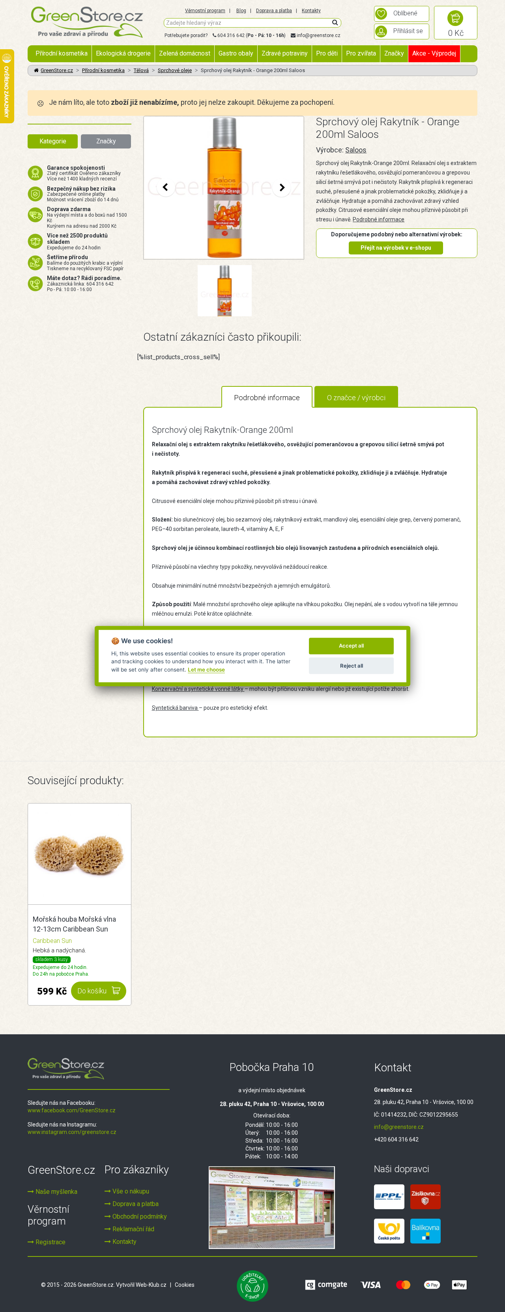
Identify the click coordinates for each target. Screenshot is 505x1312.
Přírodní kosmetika (62, 53)
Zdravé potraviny (285, 53)
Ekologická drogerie (123, 53)
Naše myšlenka (55, 1191)
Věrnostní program (205, 10)
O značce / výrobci (356, 397)
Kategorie (52, 141)
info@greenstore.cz (318, 35)
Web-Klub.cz (151, 1285)
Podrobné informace (378, 219)
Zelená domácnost (184, 53)
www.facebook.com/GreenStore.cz (72, 1110)
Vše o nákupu (130, 1191)
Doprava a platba (274, 10)
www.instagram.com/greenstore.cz (72, 1132)
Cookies (185, 1285)
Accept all (351, 646)
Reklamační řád (132, 1229)
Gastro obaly (236, 53)
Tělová (141, 70)
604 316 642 (231, 35)
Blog (241, 10)
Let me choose (206, 669)
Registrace (49, 1242)
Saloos (356, 150)
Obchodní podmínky (139, 1216)
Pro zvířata (361, 53)
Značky (394, 53)
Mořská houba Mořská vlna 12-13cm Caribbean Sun (74, 924)
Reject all (351, 665)
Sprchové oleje (175, 70)
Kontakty (311, 10)
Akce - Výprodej (434, 53)
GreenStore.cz (57, 70)
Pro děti (327, 53)
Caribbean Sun (52, 941)
